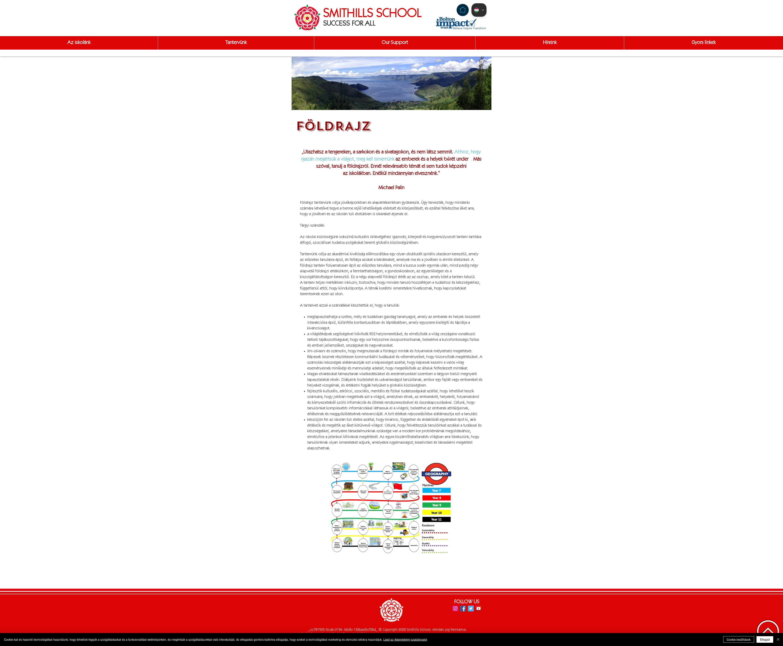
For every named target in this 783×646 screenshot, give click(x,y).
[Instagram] (455, 608)
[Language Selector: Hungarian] (479, 10)
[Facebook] (463, 608)
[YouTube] (478, 608)
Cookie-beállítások (739, 639)
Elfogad (765, 639)
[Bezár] (778, 639)
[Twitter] (471, 608)
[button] (79, 43)
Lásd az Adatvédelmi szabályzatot (405, 639)
